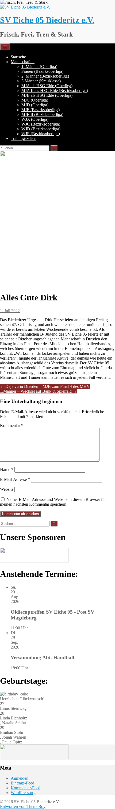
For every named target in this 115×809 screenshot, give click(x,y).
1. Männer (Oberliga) (39, 66)
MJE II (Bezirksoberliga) (42, 114)
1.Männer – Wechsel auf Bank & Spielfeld (38, 391)
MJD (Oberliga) (34, 105)
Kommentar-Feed (25, 788)
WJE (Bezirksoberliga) (40, 133)
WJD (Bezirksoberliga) (40, 129)
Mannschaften (22, 61)
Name (6, 469)
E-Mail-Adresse (15, 479)
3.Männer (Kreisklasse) (41, 81)
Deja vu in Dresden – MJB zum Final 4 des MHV (45, 386)
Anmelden (19, 778)
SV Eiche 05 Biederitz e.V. (47, 20)
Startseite (18, 57)
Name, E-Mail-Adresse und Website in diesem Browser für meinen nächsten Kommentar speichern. (53, 501)
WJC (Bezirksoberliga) (40, 124)
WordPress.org (23, 792)
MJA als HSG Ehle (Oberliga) (46, 85)
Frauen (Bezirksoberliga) (42, 71)
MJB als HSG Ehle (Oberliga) (46, 95)
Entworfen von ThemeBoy (22, 806)
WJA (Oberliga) (34, 119)
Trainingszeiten (23, 138)
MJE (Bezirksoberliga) (40, 109)
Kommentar (11, 425)
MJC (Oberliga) (34, 100)
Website (6, 489)
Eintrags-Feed (22, 783)
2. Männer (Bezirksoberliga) (45, 76)
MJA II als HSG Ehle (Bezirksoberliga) (54, 90)
